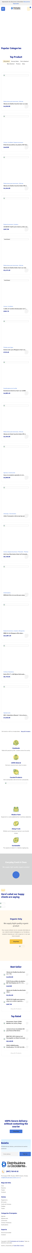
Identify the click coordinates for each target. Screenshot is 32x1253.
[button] (25, 731)
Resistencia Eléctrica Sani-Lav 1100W (14, 391)
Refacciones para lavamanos (10, 101)
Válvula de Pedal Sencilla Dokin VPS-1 (14, 434)
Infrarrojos (6, 513)
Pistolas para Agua (8, 347)
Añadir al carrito (27, 106)
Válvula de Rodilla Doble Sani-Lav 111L (14, 268)
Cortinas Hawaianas (8, 672)
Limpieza (16, 224)
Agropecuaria (6, 713)
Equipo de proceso (18, 142)
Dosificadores (7, 593)
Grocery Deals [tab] (15, 61)
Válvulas (21, 101)
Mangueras (22, 631)
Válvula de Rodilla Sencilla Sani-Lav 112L (15, 104)
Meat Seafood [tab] (10, 64)
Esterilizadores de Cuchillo (10, 388)
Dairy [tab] (23, 64)
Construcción (11, 472)
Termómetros (12, 513)
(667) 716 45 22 (12, 1171)
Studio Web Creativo (18, 1245)
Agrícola (5, 472)
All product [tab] (6, 61)
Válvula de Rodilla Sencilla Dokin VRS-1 (15, 186)
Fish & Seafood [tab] (24, 61)
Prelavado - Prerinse (23, 552)
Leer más (27, 270)
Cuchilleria (10, 142)
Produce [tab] (18, 64)
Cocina (5, 142)
